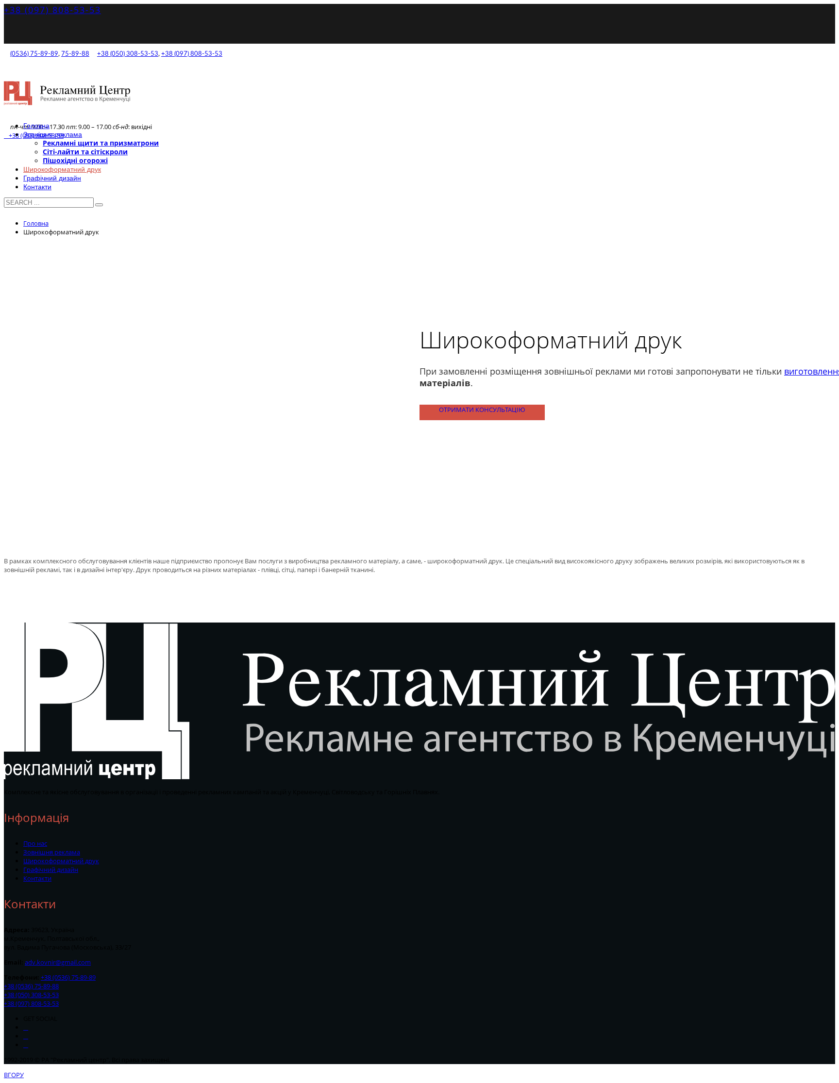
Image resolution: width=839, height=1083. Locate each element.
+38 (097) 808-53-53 (52, 10)
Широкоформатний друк (61, 860)
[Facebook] (25, 1027)
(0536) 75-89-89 (34, 54)
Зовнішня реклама (51, 852)
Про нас (35, 843)
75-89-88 (75, 54)
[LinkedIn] (25, 1045)
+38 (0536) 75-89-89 (68, 977)
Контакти (37, 878)
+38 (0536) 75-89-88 (31, 986)
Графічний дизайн (50, 869)
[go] (99, 204)
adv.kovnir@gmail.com (58, 962)
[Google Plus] (25, 1036)
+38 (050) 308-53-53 (127, 54)
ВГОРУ (14, 1074)
